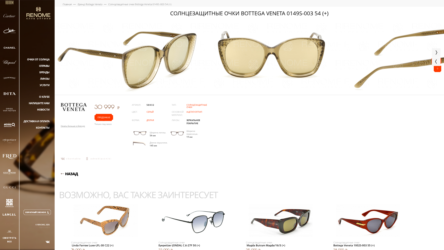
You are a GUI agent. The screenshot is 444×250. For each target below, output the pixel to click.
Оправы (44, 66)
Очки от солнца (38, 59)
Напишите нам (39, 103)
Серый (150, 111)
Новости (43, 109)
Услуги (45, 85)
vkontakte (73, 158)
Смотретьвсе (10, 239)
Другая (150, 120)
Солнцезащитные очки (196, 106)
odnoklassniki (101, 158)
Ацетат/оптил (194, 111)
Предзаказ (103, 117)
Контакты (42, 127)
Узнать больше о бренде (73, 126)
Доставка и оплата (36, 121)
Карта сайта (44, 227)
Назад (71, 173)
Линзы (44, 78)
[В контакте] (47, 242)
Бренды (44, 72)
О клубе (44, 96)
